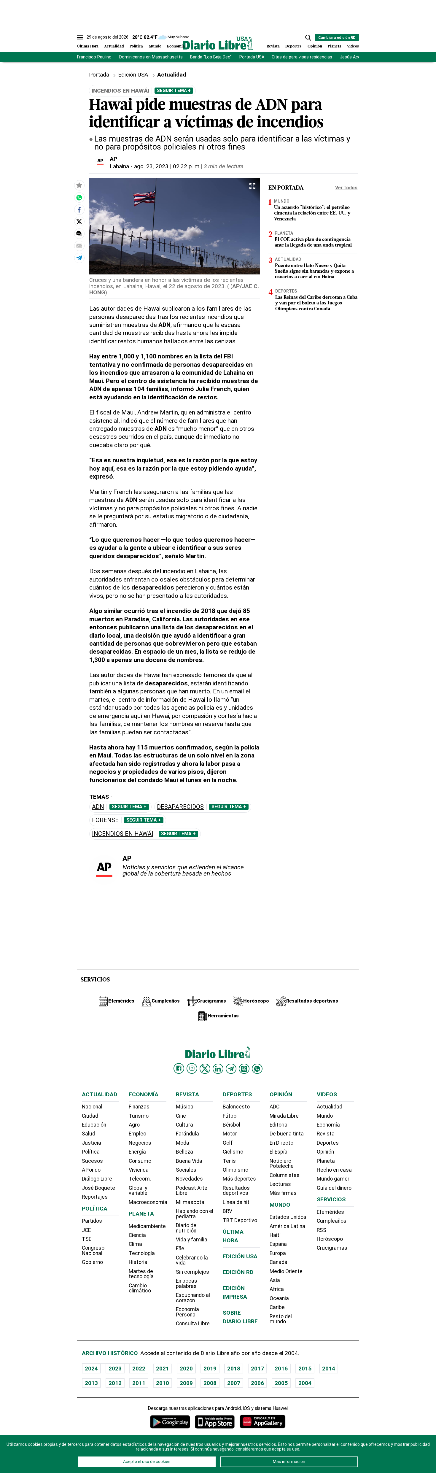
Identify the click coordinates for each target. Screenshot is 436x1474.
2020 (186, 1368)
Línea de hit (236, 1202)
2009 (186, 1383)
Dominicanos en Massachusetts (151, 57)
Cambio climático (140, 1288)
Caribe (277, 1307)
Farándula (187, 1134)
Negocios (140, 1143)
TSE (86, 1239)
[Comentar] (79, 233)
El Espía (278, 1152)
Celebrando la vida (192, 1260)
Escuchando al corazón (193, 1297)
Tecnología (142, 1253)
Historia (138, 1262)
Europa (278, 1253)
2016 (281, 1368)
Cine (181, 1116)
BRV (227, 1211)
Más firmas (283, 1193)
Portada (99, 74)
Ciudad (90, 1116)
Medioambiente (147, 1226)
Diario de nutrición (186, 1228)
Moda (182, 1143)
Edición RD (238, 1272)
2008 (210, 1383)
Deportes (293, 46)
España (278, 1244)
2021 (162, 1368)
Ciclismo (233, 1152)
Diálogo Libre (97, 1179)
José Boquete (98, 1188)
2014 (328, 1368)
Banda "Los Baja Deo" (211, 57)
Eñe (180, 1248)
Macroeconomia (148, 1202)
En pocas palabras (186, 1283)
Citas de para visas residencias (302, 57)
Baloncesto (236, 1107)
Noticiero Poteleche (282, 1163)
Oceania (279, 1298)
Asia (275, 1280)
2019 (210, 1368)
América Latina (287, 1226)
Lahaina (119, 166)
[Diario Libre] (218, 43)
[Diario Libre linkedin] (218, 1069)
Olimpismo (235, 1170)
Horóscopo (330, 1239)
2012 (115, 1383)
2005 (281, 1383)
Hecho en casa (334, 1170)
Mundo (155, 46)
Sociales (186, 1170)
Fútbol (230, 1116)
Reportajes (95, 1197)
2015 (304, 1368)
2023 (115, 1368)
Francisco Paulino (94, 57)
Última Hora (87, 46)
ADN (98, 807)
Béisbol (231, 1125)
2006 (257, 1383)
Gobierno (92, 1262)
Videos (353, 46)
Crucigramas (332, 1248)
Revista (273, 46)
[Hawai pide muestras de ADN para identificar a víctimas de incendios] (79, 198)
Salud (88, 1134)
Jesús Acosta (353, 57)
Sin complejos (192, 1272)
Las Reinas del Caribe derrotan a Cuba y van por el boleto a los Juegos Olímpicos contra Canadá (316, 303)
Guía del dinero (334, 1188)
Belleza (184, 1152)
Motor (230, 1134)
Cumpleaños (331, 1221)
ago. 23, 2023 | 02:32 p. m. (167, 166)
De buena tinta (287, 1134)
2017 (257, 1368)
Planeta (334, 46)
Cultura (184, 1125)
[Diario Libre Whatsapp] (257, 1069)
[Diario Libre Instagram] (192, 1068)
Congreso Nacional (93, 1250)
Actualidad (114, 46)
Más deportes (239, 1179)
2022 (138, 1368)
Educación (94, 1125)
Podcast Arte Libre (191, 1190)
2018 (233, 1368)
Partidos (92, 1221)
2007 (233, 1383)
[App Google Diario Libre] (170, 1421)
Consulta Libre (193, 1324)
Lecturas (280, 1184)
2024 (91, 1368)
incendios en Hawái (122, 834)
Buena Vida (189, 1161)
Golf (228, 1143)
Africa (277, 1289)
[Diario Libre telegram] (231, 1069)
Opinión (315, 46)
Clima (135, 1244)
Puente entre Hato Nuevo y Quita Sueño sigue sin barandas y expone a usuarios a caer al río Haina (314, 271)
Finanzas (139, 1107)
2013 (91, 1383)
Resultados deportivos (236, 1190)
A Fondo (91, 1170)
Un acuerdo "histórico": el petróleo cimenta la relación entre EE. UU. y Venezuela (312, 213)
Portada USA (251, 57)
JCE (86, 1230)
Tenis (229, 1161)
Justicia (91, 1143)
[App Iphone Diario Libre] (214, 1421)
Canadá (278, 1262)
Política (136, 46)
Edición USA (133, 74)
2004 (304, 1383)
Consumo (140, 1161)
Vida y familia (191, 1240)
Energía (137, 1152)
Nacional (92, 1107)
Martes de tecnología (141, 1274)
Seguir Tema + (174, 90)
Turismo (139, 1116)
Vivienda (139, 1170)
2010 (162, 1383)
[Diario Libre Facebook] (179, 1068)
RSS (321, 1230)
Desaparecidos (180, 807)
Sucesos (92, 1161)
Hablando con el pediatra (194, 1213)
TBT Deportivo (240, 1220)
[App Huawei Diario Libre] (262, 1421)
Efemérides (330, 1212)
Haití (275, 1235)
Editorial (279, 1125)
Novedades (189, 1179)
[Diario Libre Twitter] (205, 1069)
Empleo (137, 1134)
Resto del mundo (281, 1319)
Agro (134, 1125)
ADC (274, 1107)
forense (105, 820)
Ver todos (346, 187)
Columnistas (285, 1175)
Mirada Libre (284, 1116)
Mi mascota (190, 1202)
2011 (138, 1383)
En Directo (281, 1143)
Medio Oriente (286, 1271)
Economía (176, 46)
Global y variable (138, 1190)
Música (184, 1107)
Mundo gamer (333, 1179)
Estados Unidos (288, 1217)
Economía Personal (187, 1312)
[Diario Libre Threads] (244, 1069)
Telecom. (140, 1179)
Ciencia (137, 1235)
